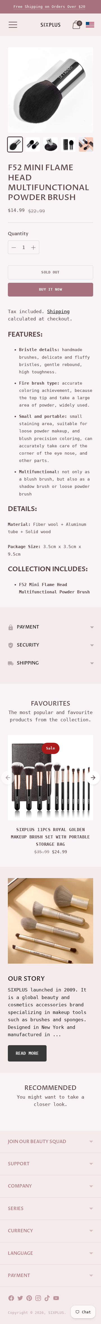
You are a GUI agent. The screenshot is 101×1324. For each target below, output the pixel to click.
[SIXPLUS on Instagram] (38, 1299)
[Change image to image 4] (68, 144)
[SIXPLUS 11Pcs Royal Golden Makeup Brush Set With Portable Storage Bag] (50, 777)
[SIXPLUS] (50, 25)
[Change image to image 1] (15, 144)
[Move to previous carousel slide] (8, 777)
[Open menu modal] (13, 25)
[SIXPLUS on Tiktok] (47, 1299)
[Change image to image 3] (50, 144)
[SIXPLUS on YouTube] (56, 1299)
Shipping (58, 311)
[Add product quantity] (13, 247)
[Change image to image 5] (86, 144)
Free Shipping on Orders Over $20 (49, 7)
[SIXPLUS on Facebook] (11, 1299)
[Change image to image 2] (33, 144)
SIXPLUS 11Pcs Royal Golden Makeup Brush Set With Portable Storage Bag (50, 837)
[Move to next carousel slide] (93, 777)
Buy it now (50, 289)
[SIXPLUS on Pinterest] (29, 1299)
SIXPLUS (56, 1312)
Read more (27, 1053)
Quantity (18, 234)
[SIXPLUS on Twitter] (20, 1299)
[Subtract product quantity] (33, 247)
